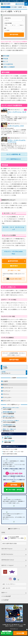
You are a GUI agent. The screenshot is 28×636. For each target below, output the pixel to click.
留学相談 (10, 484)
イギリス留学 (11, 408)
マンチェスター (7, 397)
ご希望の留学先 (7, 18)
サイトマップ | (16, 626)
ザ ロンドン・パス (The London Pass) (13, 253)
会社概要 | (4, 624)
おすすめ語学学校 (8, 64)
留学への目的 (8, 437)
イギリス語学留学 (9, 412)
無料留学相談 (14, 34)
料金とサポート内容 (8, 451)
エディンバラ (6, 400)
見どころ (5, 61)
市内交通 (5, 58)
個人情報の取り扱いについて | (18, 624)
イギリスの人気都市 (11, 421)
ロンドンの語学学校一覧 (13, 154)
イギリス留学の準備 (9, 425)
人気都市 (5, 368)
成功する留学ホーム (15, 528)
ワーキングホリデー (9, 417)
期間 (5, 28)
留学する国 (9, 441)
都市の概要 (6, 56)
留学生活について (9, 430)
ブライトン (6, 394)
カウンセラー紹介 (19, 451)
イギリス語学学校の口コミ (13, 159)
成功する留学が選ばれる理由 (10, 453)
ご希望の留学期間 (8, 23)
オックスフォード (6, 373)
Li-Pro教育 (4, 600)
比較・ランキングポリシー (9, 584)
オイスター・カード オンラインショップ (13, 228)
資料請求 (15, 266)
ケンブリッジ (6, 391)
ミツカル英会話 (5, 596)
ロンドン (5, 384)
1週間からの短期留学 (9, 67)
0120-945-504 (20, 3)
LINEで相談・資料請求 (15, 490)
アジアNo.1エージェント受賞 (10, 449)
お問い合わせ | (9, 624)
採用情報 (21, 626)
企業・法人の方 (6, 588)
